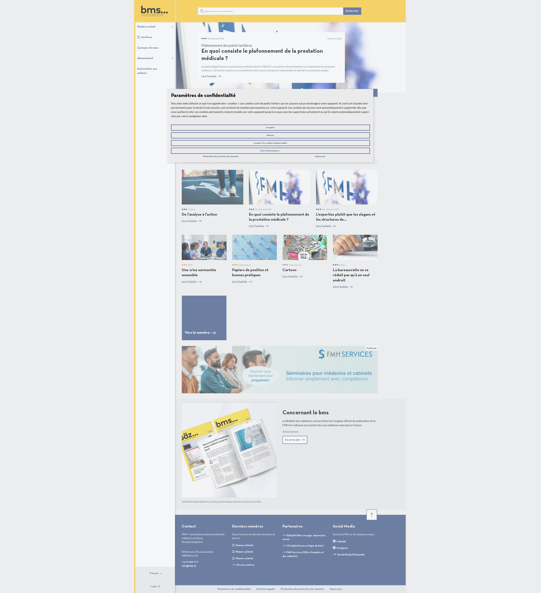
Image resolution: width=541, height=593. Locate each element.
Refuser (270, 135)
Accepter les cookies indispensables (270, 143)
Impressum (320, 156)
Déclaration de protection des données (221, 156)
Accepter (270, 128)
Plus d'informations (269, 151)
